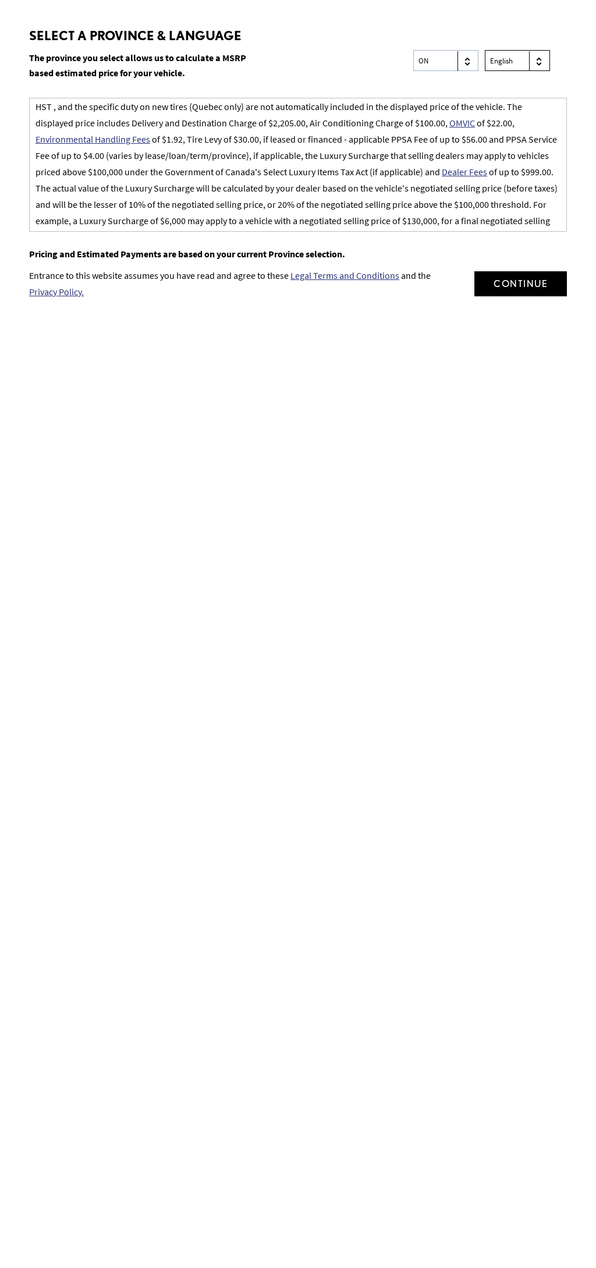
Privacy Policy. (56, 291)
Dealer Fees (464, 172)
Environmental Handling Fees (93, 139)
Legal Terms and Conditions (344, 275)
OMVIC (462, 123)
